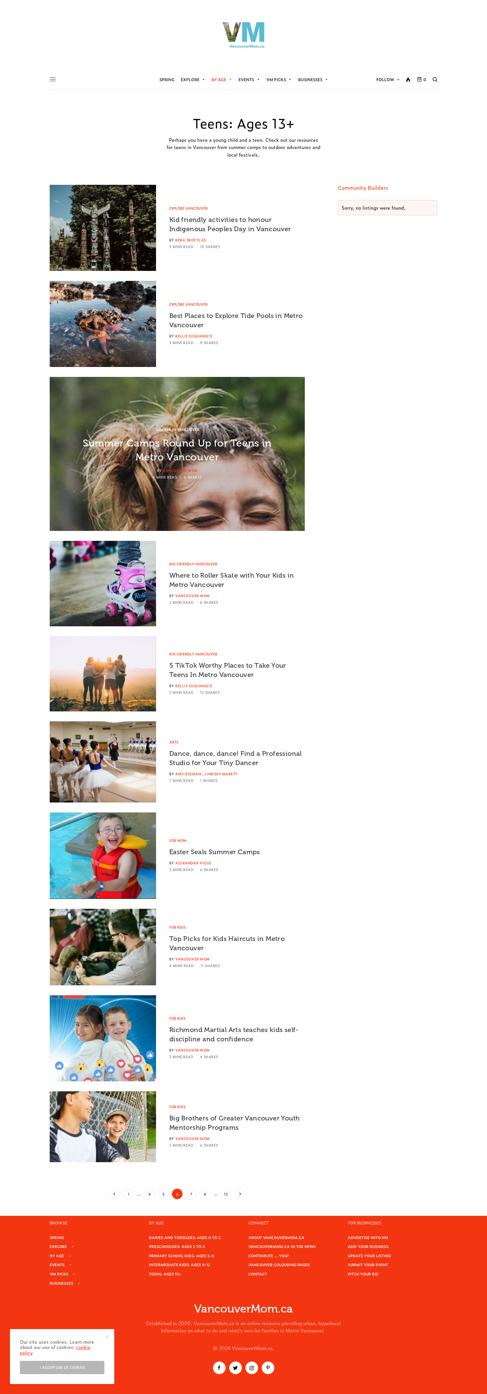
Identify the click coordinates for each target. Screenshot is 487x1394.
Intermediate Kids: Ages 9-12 (179, 1264)
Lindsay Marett (221, 773)
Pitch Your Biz (363, 1273)
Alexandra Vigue (193, 862)
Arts (173, 742)
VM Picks (276, 79)
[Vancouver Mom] (243, 35)
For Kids (177, 927)
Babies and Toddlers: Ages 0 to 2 (185, 1237)
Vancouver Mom (180, 470)
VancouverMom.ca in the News (282, 1246)
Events (246, 79)
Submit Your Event (368, 1264)
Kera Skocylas (190, 239)
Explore (190, 79)
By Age (219, 79)
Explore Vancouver (188, 208)
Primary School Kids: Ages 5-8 (181, 1255)
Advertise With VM (368, 1237)
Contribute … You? (268, 1255)
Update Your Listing (369, 1255)
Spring (167, 79)
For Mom (178, 840)
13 (226, 1194)
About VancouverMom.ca (276, 1237)
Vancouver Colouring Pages (279, 1264)
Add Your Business (368, 1246)
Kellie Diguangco (193, 336)
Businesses (310, 79)
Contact (257, 1273)
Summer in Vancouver (177, 429)
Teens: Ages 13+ (165, 1273)
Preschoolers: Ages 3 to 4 (177, 1246)
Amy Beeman (188, 773)
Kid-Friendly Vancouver (193, 563)
